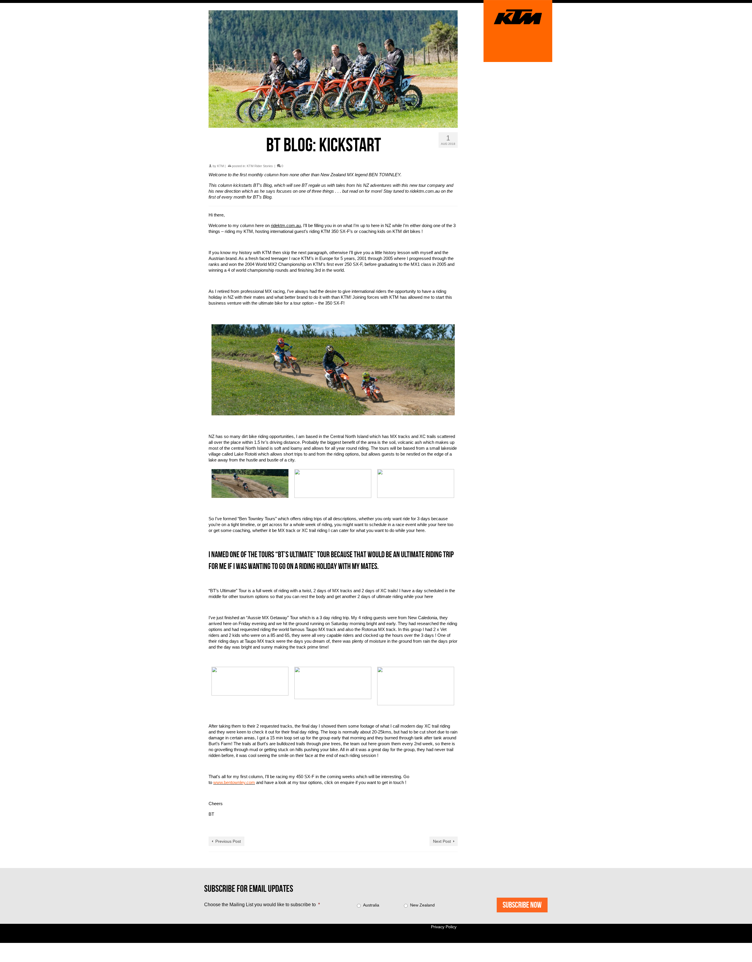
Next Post (442, 841)
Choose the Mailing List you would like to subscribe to (262, 904)
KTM (220, 166)
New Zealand (422, 905)
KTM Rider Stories (260, 166)
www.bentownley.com (234, 782)
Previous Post (228, 841)
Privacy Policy (443, 926)
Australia (371, 905)
